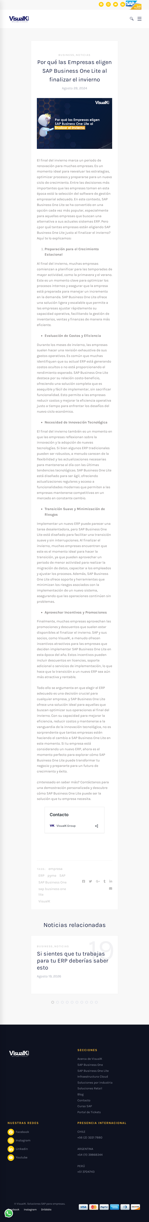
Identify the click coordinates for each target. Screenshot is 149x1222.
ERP (41, 875)
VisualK (44, 901)
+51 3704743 (85, 1171)
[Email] (110, 888)
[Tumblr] (104, 881)
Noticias (83, 55)
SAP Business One (52, 882)
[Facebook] (84, 881)
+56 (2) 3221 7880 (89, 1137)
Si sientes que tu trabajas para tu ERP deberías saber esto (72, 960)
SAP (62, 875)
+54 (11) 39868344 (90, 1154)
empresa (55, 869)
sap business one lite (52, 892)
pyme (52, 875)
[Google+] (97, 881)
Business (66, 55)
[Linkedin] (111, 881)
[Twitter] (90, 881)
